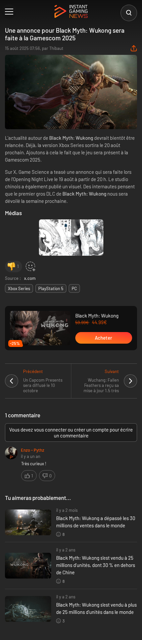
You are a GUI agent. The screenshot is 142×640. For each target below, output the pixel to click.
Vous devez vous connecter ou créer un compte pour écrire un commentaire (71, 432)
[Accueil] (71, 12)
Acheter (103, 338)
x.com (30, 278)
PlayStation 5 (50, 288)
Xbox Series (19, 288)
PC (74, 288)
